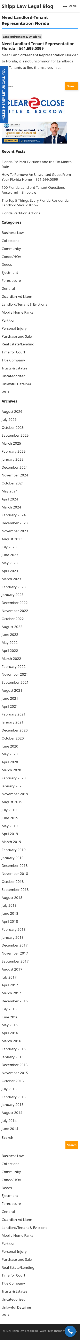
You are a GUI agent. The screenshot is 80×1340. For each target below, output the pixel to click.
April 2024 (10, 499)
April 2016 (10, 1033)
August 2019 (12, 801)
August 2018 (12, 897)
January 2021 (13, 722)
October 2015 (13, 1080)
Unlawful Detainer (16, 384)
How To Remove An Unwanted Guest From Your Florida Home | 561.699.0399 (36, 177)
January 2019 (13, 857)
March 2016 (11, 1041)
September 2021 (15, 682)
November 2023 (15, 531)
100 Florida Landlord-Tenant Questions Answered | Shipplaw (33, 190)
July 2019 (9, 809)
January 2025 (13, 459)
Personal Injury (14, 328)
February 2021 (14, 714)
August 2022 (12, 626)
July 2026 (9, 419)
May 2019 (10, 826)
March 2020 (11, 770)
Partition (9, 320)
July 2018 (9, 905)
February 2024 (14, 515)
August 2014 (12, 1112)
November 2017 (15, 953)
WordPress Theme (51, 1331)
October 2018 (13, 881)
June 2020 (10, 746)
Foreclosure (11, 280)
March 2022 (11, 658)
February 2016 (14, 1049)
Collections (10, 240)
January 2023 (13, 594)
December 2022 (15, 602)
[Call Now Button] (70, 1331)
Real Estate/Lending (18, 344)
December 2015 (15, 1064)
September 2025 (15, 435)
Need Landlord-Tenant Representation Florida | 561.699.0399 (38, 46)
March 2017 (11, 993)
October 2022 (13, 618)
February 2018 (14, 929)
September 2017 (15, 961)
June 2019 (10, 818)
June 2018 (10, 913)
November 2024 (15, 475)
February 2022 (14, 666)
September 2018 (15, 889)
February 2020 (14, 778)
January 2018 (13, 937)
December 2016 (15, 1001)
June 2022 (10, 634)
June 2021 (10, 698)
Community (11, 248)
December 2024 (15, 467)
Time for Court (13, 352)
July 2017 (9, 977)
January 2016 (13, 1057)
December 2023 (15, 523)
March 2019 (11, 841)
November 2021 (15, 674)
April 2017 (10, 985)
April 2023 (10, 570)
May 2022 (10, 642)
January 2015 (13, 1104)
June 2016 (10, 1017)
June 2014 (10, 1128)
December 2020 (15, 730)
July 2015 (9, 1088)
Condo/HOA (11, 256)
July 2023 (9, 547)
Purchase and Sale (17, 336)
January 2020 (13, 786)
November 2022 (15, 610)
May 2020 (10, 754)
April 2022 (10, 650)
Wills (5, 392)
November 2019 (15, 793)
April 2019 (10, 833)
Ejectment (10, 272)
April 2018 (10, 921)
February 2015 (14, 1096)
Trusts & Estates (14, 368)
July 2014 (9, 1120)
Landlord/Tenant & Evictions (22, 37)
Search (7, 1137)
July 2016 (9, 1009)
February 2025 (14, 451)
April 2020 (10, 762)
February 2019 (14, 849)
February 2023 (14, 586)
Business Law (13, 232)
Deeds (7, 264)
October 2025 (13, 427)
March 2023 (11, 578)
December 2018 (15, 865)
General (8, 288)
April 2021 (10, 706)
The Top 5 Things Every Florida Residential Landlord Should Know (36, 203)
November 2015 (15, 1072)
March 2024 (11, 507)
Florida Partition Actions (21, 213)
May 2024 (10, 491)
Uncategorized (13, 376)
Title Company (13, 360)
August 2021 (12, 690)
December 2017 (15, 945)
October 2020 (13, 738)
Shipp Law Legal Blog (27, 6)
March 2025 (11, 443)
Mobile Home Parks (17, 312)
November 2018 (15, 873)
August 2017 (12, 969)
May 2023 (10, 562)
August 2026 (12, 411)
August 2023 (12, 539)
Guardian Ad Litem (17, 296)
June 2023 (10, 554)
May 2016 (10, 1025)
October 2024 (13, 483)
